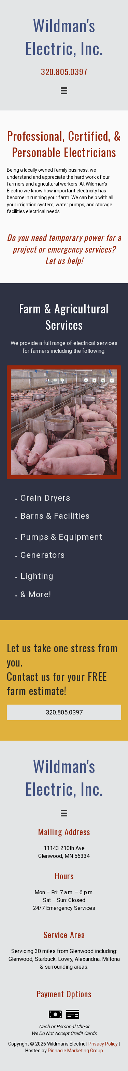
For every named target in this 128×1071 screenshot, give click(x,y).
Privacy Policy (103, 1044)
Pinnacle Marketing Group (75, 1050)
